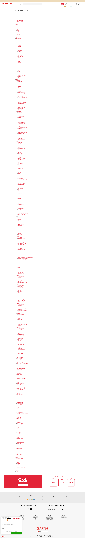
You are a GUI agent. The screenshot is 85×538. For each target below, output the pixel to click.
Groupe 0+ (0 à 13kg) (20, 382)
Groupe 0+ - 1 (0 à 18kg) (21, 383)
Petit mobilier (20, 343)
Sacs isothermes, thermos (22, 243)
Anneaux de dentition (21, 232)
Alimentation (20, 250)
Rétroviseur (18, 393)
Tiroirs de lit (20, 291)
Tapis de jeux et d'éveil (20, 441)
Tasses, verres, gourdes (21, 239)
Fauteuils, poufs (20, 338)
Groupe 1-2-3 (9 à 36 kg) (21, 387)
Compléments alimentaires (22, 252)
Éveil (17, 29)
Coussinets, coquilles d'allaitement (23, 258)
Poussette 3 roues (20, 412)
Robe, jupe (19, 90)
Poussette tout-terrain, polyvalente (22, 413)
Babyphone (18, 459)
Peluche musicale (19, 447)
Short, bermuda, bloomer (22, 101)
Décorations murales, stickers (22, 335)
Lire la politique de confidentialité (6, 529)
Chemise (19, 124)
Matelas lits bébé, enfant (22, 300)
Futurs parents (19, 28)
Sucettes (19, 51)
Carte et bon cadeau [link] (64, 517)
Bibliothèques (20, 340)
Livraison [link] (35, 518)
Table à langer (19, 373)
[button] (3, 537)
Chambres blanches (21, 272)
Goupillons (19, 223)
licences (19, 83)
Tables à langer (20, 280)
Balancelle (18, 452)
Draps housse (20, 319)
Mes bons (18, 22)
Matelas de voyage (21, 301)
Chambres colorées (21, 273)
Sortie (18, 30)
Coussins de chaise (21, 245)
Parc (17, 453)
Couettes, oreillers (21, 323)
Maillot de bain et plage (21, 107)
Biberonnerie (20, 50)
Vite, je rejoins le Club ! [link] (23, 484)
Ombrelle (18, 419)
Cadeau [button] (63, 515)
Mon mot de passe (20, 20)
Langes (19, 267)
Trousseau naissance (21, 85)
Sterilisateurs (20, 225)
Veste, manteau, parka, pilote (22, 102)
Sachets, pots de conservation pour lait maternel (25, 257)
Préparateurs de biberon (22, 228)
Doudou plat (19, 444)
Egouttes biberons (21, 224)
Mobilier (19, 57)
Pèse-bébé (18, 367)
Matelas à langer (19, 374)
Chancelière (19, 418)
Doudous (19, 350)
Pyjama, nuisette (20, 200)
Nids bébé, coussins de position (23, 308)
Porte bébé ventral (20, 402)
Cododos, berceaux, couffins (22, 282)
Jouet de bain (19, 434)
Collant (19, 210)
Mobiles (19, 333)
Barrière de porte (19, 461)
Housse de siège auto (20, 397)
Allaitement (19, 198)
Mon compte (18, 18)
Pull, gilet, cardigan (21, 207)
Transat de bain (19, 358)
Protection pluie (19, 424)
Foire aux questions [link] (35, 516)
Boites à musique (20, 353)
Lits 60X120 (20, 286)
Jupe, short (19, 152)
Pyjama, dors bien (20, 88)
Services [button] (49, 515)
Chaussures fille (20, 76)
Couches (18, 375)
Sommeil (25, 6)
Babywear (19, 325)
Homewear (19, 202)
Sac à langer (19, 417)
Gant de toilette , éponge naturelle (22, 363)
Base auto (18, 390)
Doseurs (19, 221)
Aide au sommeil (20, 65)
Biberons (19, 219)
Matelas (19, 60)
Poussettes (43, 6)
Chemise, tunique (20, 205)
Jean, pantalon (20, 154)
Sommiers (19, 290)
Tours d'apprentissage (21, 249)
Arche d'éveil (19, 443)
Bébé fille (19, 67)
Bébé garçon (20, 69)
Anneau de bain (19, 359)
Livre (17, 436)
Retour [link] (35, 519)
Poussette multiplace (20, 414)
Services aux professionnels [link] (49, 517)
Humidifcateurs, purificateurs (22, 310)
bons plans (15, 6)
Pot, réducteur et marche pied (21, 378)
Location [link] (49, 516)
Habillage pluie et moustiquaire (22, 395)
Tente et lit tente (19, 404)
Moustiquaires (20, 311)
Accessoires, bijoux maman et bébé (23, 213)
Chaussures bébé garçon (21, 75)
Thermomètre (19, 364)
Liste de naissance (18, 25)
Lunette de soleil (19, 464)
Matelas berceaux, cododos (22, 299)
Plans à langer (20, 278)
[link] (62, 4)
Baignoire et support (20, 357)
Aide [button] (35, 515)
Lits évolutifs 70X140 (21, 287)
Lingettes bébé (19, 369)
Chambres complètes (21, 56)
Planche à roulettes (20, 423)
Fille (18, 70)
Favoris (17, 24)
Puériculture (19, 41)
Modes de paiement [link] (35, 520)
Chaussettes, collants (21, 103)
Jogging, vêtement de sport (22, 97)
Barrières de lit (20, 309)
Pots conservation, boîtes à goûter (23, 242)
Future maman (20, 72)
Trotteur (18, 450)
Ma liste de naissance (20, 21)
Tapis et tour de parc (20, 454)
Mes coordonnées (20, 19)
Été (17, 431)
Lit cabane (19, 295)
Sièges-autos (34, 6)
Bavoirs (19, 266)
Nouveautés (20, 81)
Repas (22, 6)
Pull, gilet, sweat (20, 96)
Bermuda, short (20, 182)
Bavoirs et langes (20, 55)
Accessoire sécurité (20, 458)
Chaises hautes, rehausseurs (22, 244)
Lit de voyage (19, 399)
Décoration (19, 63)
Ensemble (19, 91)
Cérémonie (19, 86)
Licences (19, 144)
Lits (18, 58)
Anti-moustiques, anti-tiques (21, 467)
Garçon (19, 71)
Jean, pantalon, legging (21, 208)
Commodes (19, 277)
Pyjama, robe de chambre (22, 162)
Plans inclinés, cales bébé (22, 306)
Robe (19, 147)
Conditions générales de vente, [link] (34, 536)
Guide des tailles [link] (49, 520)
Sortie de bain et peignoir (21, 362)
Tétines (19, 220)
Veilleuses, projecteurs (21, 349)
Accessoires (20, 104)
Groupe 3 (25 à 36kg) (20, 389)
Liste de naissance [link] (63, 516)
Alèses (19, 318)
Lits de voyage (20, 292)
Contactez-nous (18, 38)
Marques (56, 6)
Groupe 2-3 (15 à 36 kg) (21, 388)
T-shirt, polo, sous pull (21, 93)
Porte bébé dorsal (20, 403)
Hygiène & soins (19, 31)
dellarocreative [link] (53, 536)
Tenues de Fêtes (20, 108)
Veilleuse (18, 463)
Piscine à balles (19, 455)
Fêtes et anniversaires (20, 442)
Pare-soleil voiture (19, 394)
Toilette (29, 6)
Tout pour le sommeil (21, 276)
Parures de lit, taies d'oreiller (22, 324)
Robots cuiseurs (20, 248)
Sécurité (52, 6)
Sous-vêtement (20, 163)
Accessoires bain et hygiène (21, 368)
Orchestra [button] (21, 515)
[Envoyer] (63, 509)
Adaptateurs (19, 422)
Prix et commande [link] (35, 517)
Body (19, 87)
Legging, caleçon (20, 99)
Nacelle (18, 416)
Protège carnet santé (20, 372)
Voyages (38, 6)
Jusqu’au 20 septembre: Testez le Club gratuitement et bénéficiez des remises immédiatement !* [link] (42, 0)
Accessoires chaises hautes (22, 247)
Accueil (17, 15)
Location (68, 6)
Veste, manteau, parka (21, 158)
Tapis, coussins (20, 339)
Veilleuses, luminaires (21, 334)
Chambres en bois (20, 271)
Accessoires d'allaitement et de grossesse (24, 259)
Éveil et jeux (48, 6)
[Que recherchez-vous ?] (41, 4)
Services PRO (61, 6)
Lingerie (19, 199)
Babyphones (20, 305)
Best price (19, 82)
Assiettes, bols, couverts (22, 238)
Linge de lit (19, 62)
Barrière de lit (19, 462)
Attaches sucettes (20, 234)
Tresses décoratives (21, 332)
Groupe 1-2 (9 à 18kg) (20, 384)
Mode (19, 6)
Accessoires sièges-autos (21, 392)
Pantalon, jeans (20, 98)
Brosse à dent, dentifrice (21, 370)
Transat (18, 449)
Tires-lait (19, 256)
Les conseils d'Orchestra (19, 27)
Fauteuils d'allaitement (21, 262)
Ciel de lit (19, 330)
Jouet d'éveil (19, 432)
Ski (18, 106)
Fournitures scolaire (20, 438)
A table (19, 52)
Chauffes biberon (20, 226)
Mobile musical (19, 448)
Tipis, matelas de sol (21, 344)
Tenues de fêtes (20, 138)
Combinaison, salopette (21, 92)
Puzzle (18, 437)
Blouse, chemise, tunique (22, 149)
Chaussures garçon (21, 77)
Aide (16, 37)
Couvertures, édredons (21, 320)
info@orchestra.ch (52, 535)
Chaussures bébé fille (21, 109)
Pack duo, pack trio (20, 411)
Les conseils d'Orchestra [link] (49, 519)
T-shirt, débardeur (20, 204)
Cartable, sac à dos (20, 439)
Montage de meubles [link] (49, 518)
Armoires (19, 281)
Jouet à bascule (19, 433)
